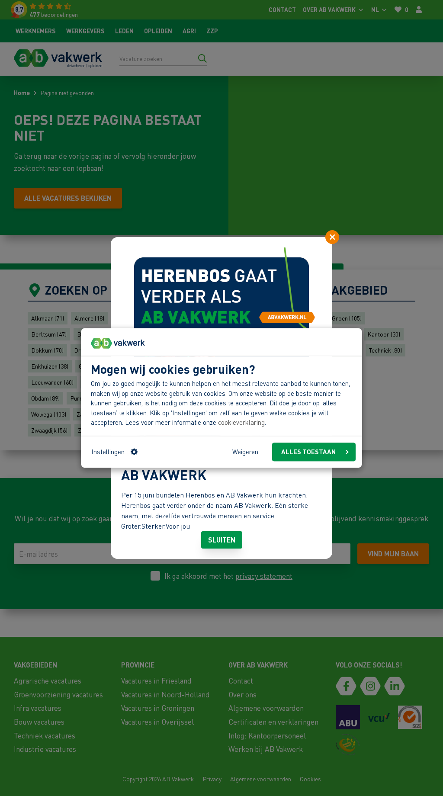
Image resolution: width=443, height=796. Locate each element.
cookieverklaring (241, 422)
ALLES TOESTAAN (308, 452)
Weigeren (245, 452)
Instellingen (108, 452)
